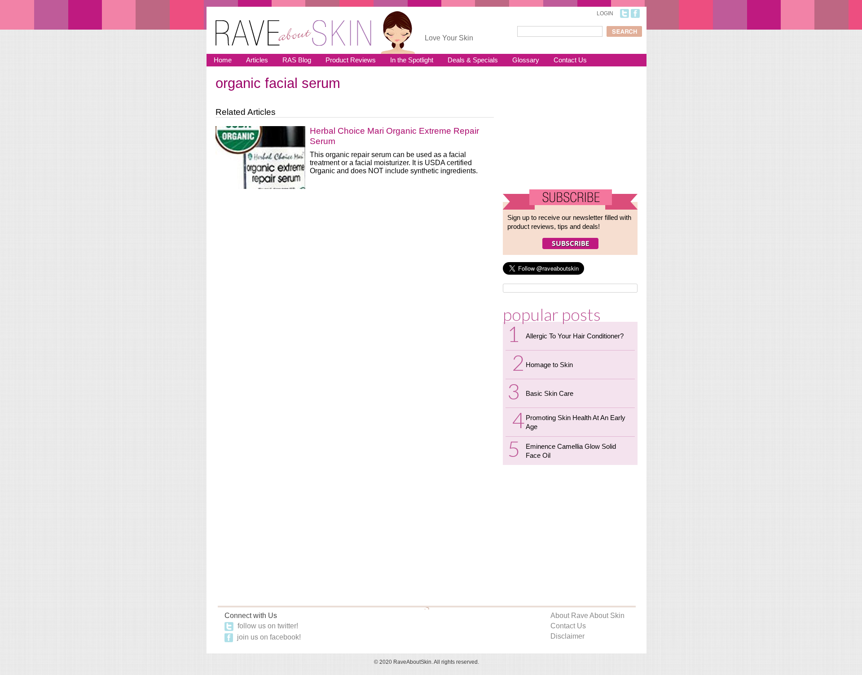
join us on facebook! (268, 637)
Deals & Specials (473, 60)
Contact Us (570, 60)
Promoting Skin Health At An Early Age (575, 422)
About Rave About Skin (587, 615)
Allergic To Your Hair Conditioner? (575, 336)
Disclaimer (567, 636)
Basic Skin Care (549, 393)
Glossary (525, 60)
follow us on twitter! (267, 626)
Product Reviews (350, 60)
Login (605, 13)
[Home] (293, 27)
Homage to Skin (549, 364)
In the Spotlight (411, 60)
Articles (257, 60)
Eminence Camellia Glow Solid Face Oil (571, 451)
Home (223, 60)
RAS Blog (296, 60)
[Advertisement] (570, 131)
